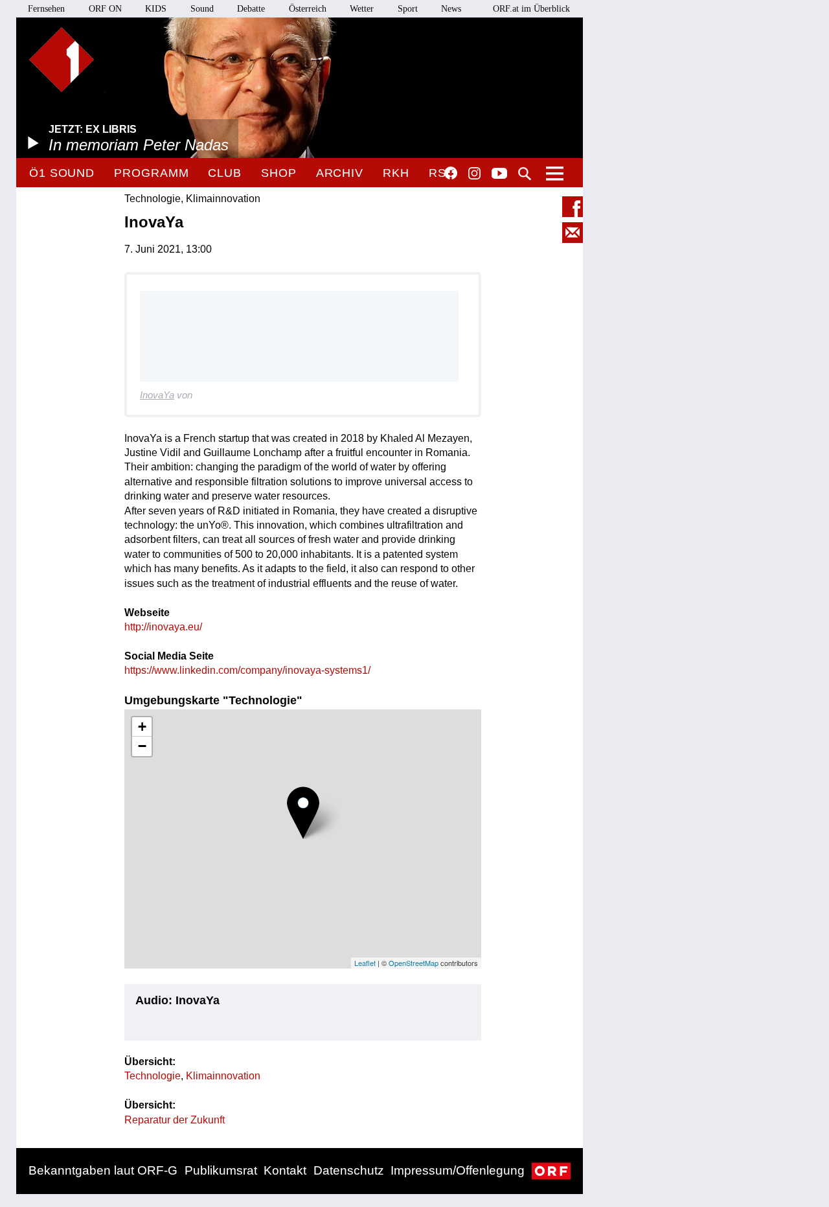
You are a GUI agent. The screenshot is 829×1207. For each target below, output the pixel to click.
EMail (572, 232)
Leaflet (365, 963)
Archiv (339, 173)
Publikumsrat (221, 1170)
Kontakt (285, 1170)
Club (225, 173)
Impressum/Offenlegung (458, 1170)
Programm (151, 173)
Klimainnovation (223, 1075)
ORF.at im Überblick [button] (531, 9)
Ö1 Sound (62, 173)
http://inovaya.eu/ (163, 626)
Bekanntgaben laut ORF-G (102, 1170)
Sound (202, 9)
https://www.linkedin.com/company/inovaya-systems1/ (247, 670)
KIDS (155, 9)
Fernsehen (46, 9)
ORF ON (105, 9)
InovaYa (157, 394)
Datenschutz (348, 1170)
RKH (396, 173)
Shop (279, 173)
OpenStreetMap (413, 963)
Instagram (474, 173)
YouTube (499, 174)
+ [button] (142, 726)
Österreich (307, 9)
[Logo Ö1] (61, 59)
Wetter (362, 9)
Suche (524, 173)
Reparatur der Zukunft (174, 1119)
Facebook (450, 173)
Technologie (152, 1075)
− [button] (142, 746)
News (451, 9)
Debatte (251, 9)
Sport (408, 9)
